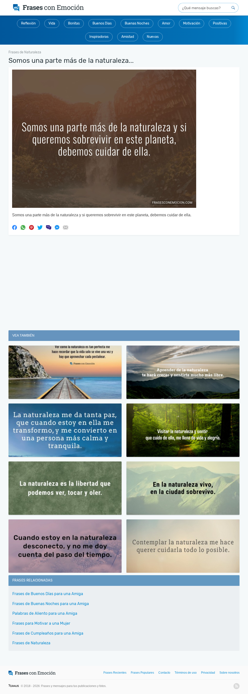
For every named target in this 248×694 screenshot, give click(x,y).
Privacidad (208, 672)
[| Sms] (48, 227)
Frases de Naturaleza (31, 643)
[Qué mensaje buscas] (233, 8)
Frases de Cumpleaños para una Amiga (47, 633)
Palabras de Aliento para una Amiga (44, 613)
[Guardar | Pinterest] (31, 227)
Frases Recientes (114, 672)
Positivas (220, 23)
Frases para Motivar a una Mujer (41, 623)
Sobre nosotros (229, 672)
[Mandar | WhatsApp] (23, 227)
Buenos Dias (102, 23)
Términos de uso (186, 672)
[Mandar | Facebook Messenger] (57, 227)
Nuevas (153, 37)
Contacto (164, 672)
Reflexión (28, 23)
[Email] (65, 227)
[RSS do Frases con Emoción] (236, 686)
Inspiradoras (98, 37)
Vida (51, 23)
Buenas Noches (137, 23)
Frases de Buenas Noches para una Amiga (50, 603)
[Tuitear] (40, 227)
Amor (166, 23)
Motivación (191, 23)
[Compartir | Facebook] (14, 227)
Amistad (127, 37)
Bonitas (74, 23)
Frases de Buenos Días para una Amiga (47, 593)
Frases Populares (142, 672)
